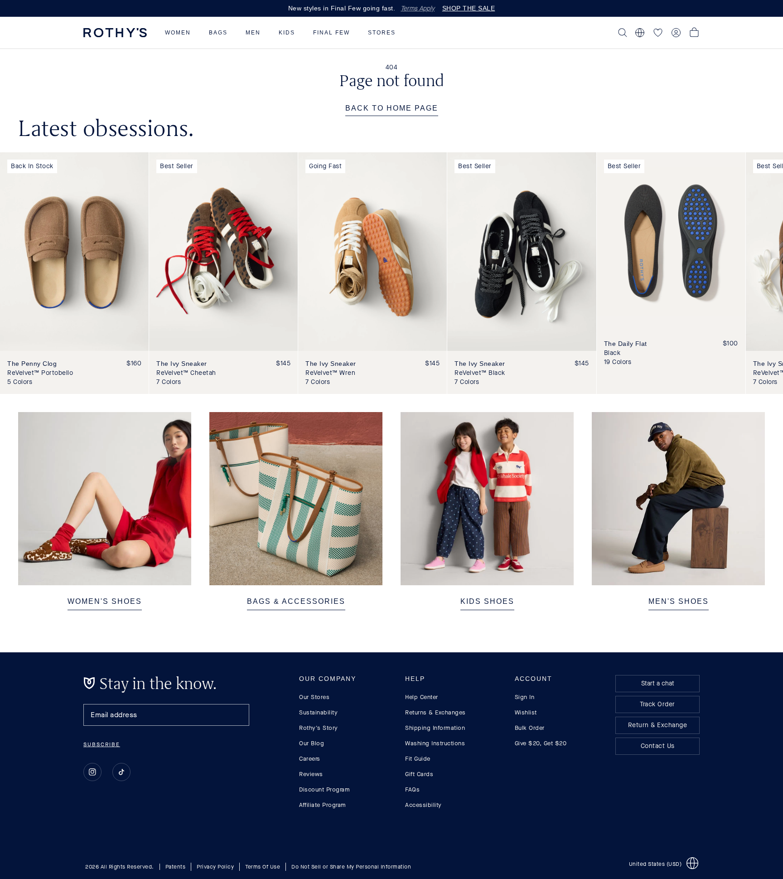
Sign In (525, 697)
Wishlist (526, 712)
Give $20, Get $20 (541, 743)
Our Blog (311, 743)
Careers (309, 758)
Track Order (657, 704)
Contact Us (658, 746)
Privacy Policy (215, 866)
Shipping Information (435, 728)
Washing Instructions (435, 743)
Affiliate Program (322, 805)
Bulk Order (530, 728)
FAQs (412, 789)
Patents (175, 866)
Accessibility (423, 805)
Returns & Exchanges (435, 712)
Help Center (421, 697)
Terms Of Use (262, 866)
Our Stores (314, 697)
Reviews (311, 774)
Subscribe (101, 744)
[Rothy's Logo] (115, 32)
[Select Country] (639, 32)
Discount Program (324, 789)
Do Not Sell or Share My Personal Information (351, 866)
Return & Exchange (657, 725)
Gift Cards (419, 774)
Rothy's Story (318, 728)
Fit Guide (417, 758)
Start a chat (657, 683)
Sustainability (318, 712)
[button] (178, 32)
